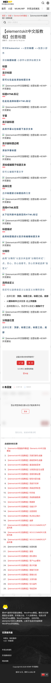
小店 (10, 8)
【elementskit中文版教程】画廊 (20, 520)
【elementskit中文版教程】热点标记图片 (23, 516)
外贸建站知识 (7, 655)
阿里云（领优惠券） (10, 638)
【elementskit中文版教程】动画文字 (22, 506)
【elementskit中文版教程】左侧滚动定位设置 (25, 469)
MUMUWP (20, 8)
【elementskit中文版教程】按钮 (20, 551)
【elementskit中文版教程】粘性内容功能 (23, 479)
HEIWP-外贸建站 (32, 667)
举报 (26, 374)
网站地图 (5, 661)
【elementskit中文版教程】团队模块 (22, 556)
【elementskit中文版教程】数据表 (21, 502)
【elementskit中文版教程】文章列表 (22, 579)
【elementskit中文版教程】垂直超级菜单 (23, 465)
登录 (25, 412)
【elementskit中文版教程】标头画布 (22, 584)
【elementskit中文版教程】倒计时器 (22, 565)
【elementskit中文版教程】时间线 (21, 493)
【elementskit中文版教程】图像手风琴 (23, 570)
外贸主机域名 (33, 8)
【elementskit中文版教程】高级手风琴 (23, 483)
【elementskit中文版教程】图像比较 (22, 574)
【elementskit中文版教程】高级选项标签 (23, 488)
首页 (4, 8)
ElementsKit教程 (20, 16)
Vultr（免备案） (9, 641)
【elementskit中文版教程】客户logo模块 (23, 560)
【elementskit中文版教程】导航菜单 (22, 588)
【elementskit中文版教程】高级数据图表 (23, 497)
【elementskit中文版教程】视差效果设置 (23, 474)
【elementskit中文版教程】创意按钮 (22, 511)
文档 (9, 16)
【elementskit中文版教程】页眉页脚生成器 (24, 455)
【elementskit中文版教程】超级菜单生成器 (24, 460)
